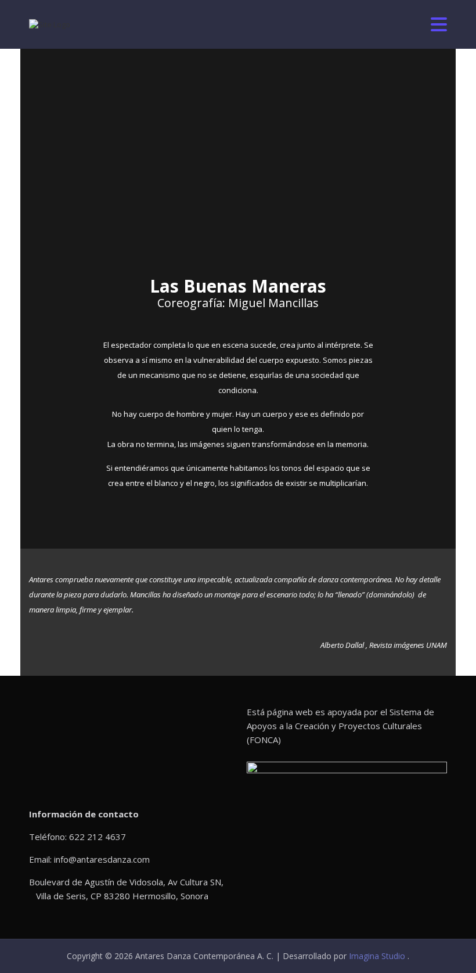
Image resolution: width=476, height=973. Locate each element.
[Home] (49, 24)
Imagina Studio (378, 955)
